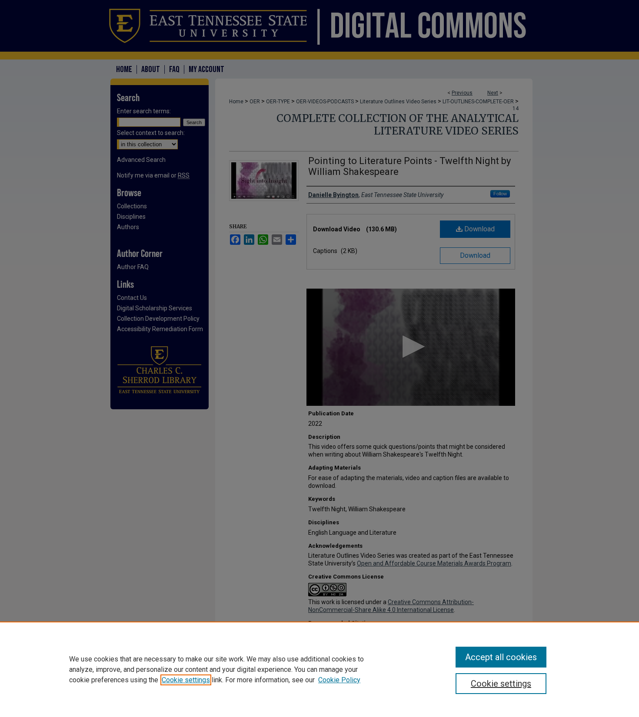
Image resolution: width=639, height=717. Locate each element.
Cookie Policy (339, 680)
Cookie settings (186, 680)
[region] (319, 669)
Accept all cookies (501, 657)
